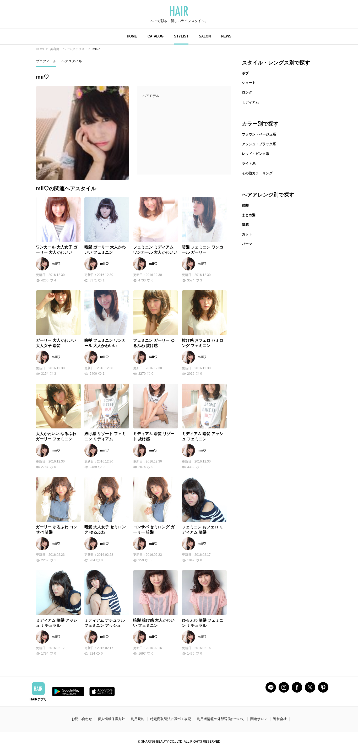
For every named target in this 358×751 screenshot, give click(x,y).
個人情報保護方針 (111, 719)
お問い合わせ (82, 719)
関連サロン (258, 719)
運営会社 (280, 719)
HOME (132, 36)
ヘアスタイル (72, 61)
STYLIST (181, 36)
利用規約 (137, 719)
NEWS (226, 36)
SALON (205, 36)
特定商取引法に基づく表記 (170, 719)
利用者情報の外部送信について (221, 719)
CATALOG (156, 36)
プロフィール (46, 61)
